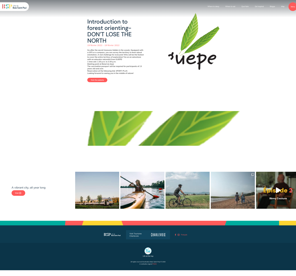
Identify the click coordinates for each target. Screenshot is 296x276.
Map (282, 6)
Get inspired (259, 6)
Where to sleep (213, 6)
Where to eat (230, 6)
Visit (17, 193)
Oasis (155, 264)
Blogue (272, 6)
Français (184, 235)
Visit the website (97, 80)
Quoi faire (245, 6)
